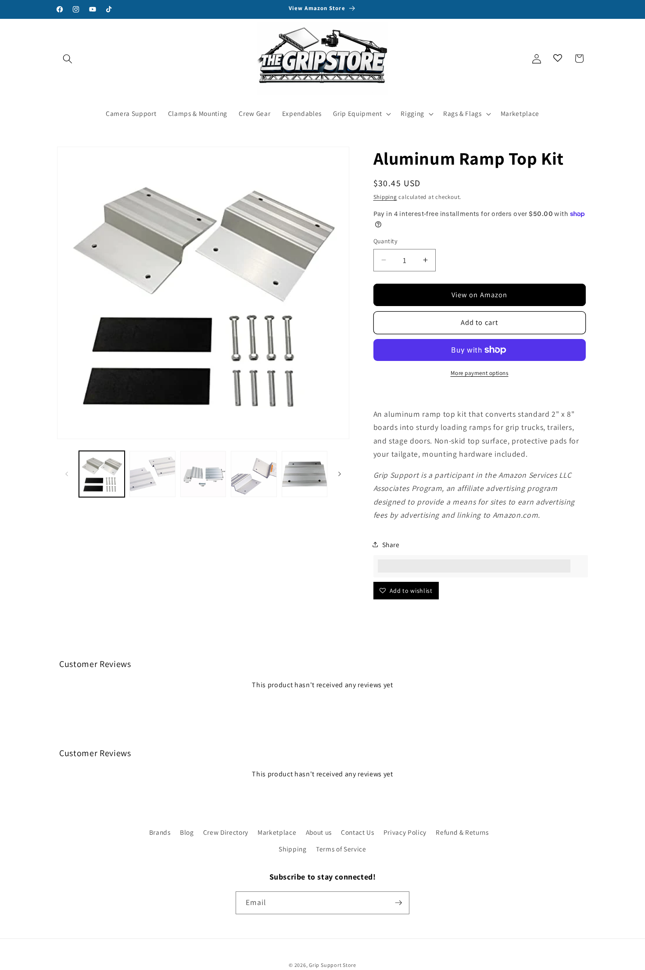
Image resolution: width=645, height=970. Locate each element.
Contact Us (357, 832)
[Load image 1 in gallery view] (102, 474)
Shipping (385, 197)
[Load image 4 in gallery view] (254, 474)
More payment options (480, 373)
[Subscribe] (398, 902)
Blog (187, 832)
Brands (160, 832)
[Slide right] (339, 473)
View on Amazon (479, 294)
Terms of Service (341, 848)
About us (319, 832)
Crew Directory (225, 832)
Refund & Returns (462, 832)
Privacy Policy (404, 832)
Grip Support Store (332, 965)
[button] (67, 58)
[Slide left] (66, 473)
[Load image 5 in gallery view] (305, 474)
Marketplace (277, 832)
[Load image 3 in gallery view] (203, 474)
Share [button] (391, 544)
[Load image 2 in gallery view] (152, 474)
